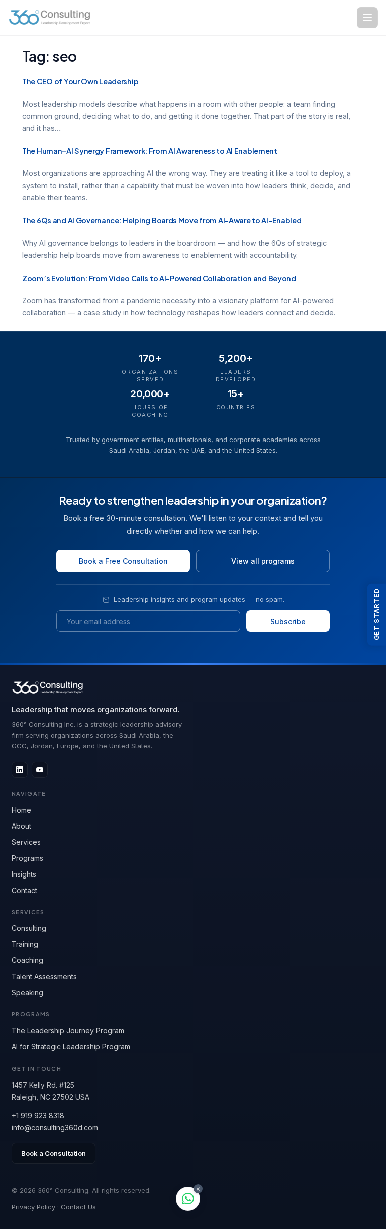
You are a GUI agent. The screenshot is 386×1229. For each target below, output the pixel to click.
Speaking (27, 992)
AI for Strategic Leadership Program (71, 1046)
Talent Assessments (44, 976)
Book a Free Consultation (123, 561)
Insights (24, 874)
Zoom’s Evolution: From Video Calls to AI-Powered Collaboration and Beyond (159, 278)
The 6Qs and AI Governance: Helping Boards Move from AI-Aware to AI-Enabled (161, 220)
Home (21, 810)
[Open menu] (367, 17)
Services (26, 842)
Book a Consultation (53, 1153)
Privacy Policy (33, 1207)
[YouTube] (40, 770)
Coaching (27, 960)
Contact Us (78, 1207)
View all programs (263, 561)
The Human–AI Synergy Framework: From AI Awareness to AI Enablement (149, 150)
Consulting (29, 928)
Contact (24, 890)
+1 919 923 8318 (38, 1115)
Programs (27, 858)
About (21, 826)
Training (25, 944)
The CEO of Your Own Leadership (80, 81)
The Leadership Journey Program (68, 1030)
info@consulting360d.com (55, 1127)
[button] (188, 1199)
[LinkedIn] (20, 770)
